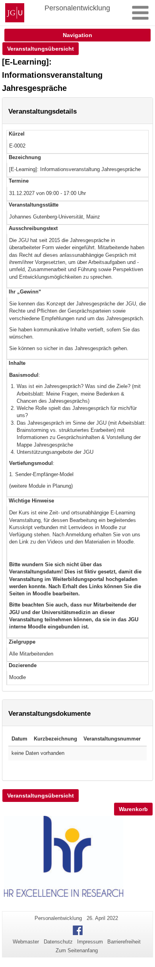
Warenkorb (133, 809)
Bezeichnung (25, 157)
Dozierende (23, 665)
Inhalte (17, 363)
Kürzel (17, 134)
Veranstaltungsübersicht (40, 48)
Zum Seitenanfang (77, 950)
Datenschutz (58, 942)
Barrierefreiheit (124, 942)
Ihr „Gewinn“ (25, 292)
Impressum (90, 942)
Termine (19, 181)
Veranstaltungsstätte (33, 205)
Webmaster (26, 942)
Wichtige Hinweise (31, 501)
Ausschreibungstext (33, 228)
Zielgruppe (22, 642)
